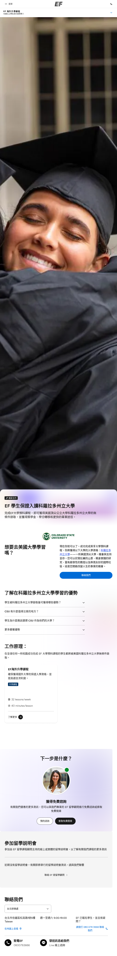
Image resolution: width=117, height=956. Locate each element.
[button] (9, 4)
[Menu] (111, 12)
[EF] (58, 4)
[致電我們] (111, 4)
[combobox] (28, 909)
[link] (13, 12)
